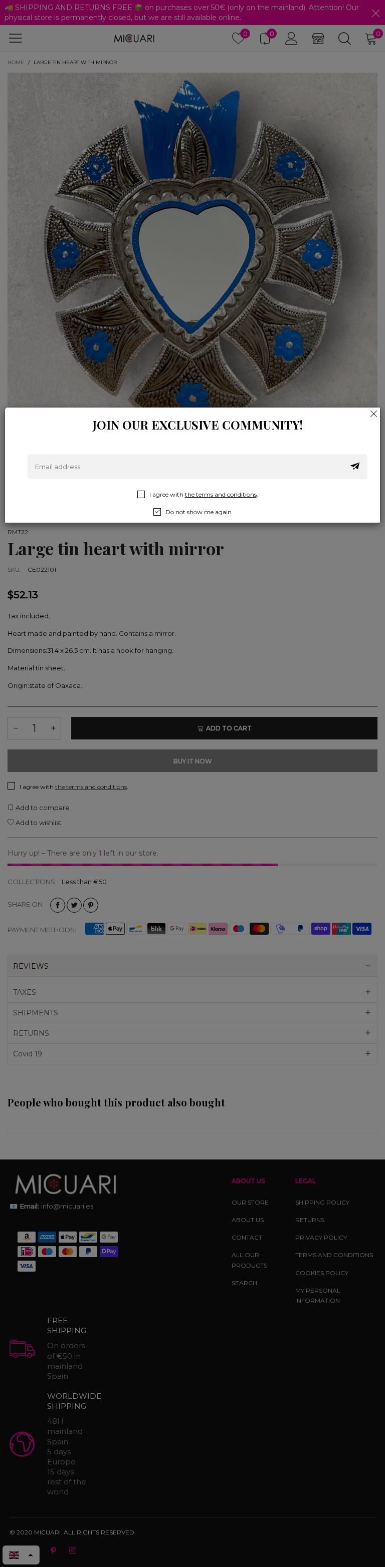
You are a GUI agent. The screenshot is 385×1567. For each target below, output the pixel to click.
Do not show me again (198, 512)
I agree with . (203, 494)
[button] (354, 466)
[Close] (374, 414)
